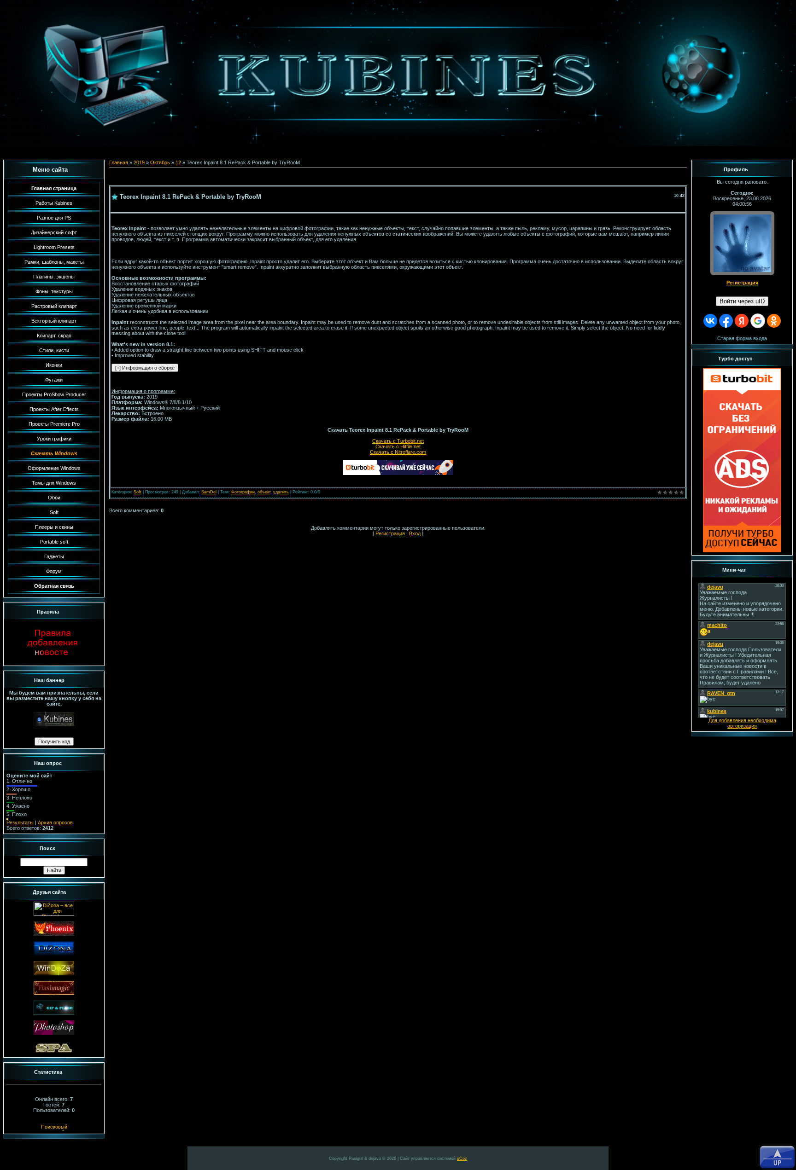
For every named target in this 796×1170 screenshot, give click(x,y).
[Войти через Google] (757, 320)
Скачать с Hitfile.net (398, 446)
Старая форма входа (742, 338)
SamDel (209, 492)
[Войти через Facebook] (726, 321)
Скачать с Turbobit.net (398, 441)
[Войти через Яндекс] (742, 321)
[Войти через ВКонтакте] (710, 321)
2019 (139, 162)
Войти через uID (742, 301)
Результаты (20, 822)
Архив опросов (55, 822)
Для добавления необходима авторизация (742, 723)
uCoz (462, 1158)
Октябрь (160, 162)
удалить (281, 492)
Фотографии (243, 492)
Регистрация (390, 533)
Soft (137, 492)
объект (264, 492)
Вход (415, 533)
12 (178, 162)
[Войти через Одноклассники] (774, 321)
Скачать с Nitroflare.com (398, 452)
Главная (118, 162)
